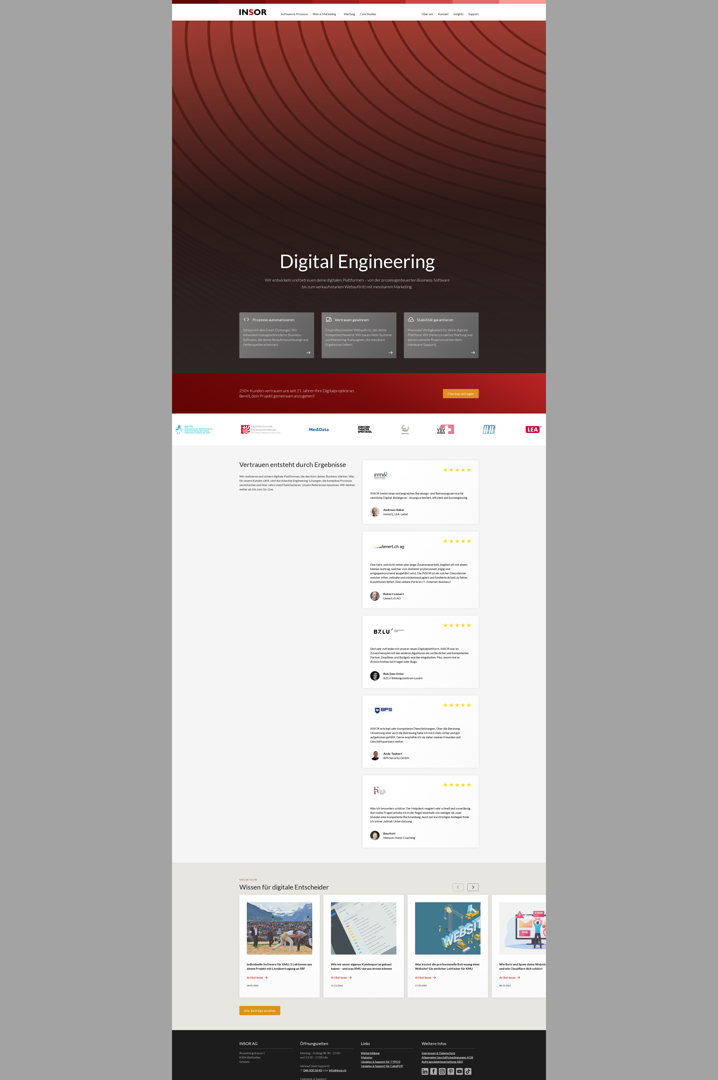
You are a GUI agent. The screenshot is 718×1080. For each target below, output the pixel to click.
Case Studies (368, 14)
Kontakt (443, 14)
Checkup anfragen (461, 393)
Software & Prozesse (294, 14)
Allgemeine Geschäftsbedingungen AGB (447, 1057)
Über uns (427, 14)
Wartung (349, 14)
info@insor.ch (337, 1070)
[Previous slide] (458, 887)
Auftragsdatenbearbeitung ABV (442, 1061)
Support (473, 14)
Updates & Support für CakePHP (382, 1066)
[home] (253, 12)
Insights (458, 14)
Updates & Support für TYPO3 (380, 1061)
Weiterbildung (370, 1053)
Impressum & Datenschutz (438, 1053)
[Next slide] (473, 887)
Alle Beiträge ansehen (260, 1010)
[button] (326, 12)
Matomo (366, 1057)
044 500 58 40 (312, 1070)
